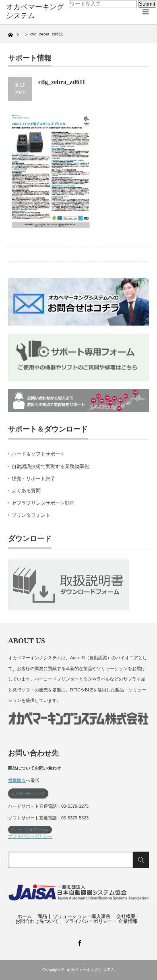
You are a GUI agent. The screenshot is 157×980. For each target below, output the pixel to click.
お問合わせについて (28, 794)
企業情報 (128, 921)
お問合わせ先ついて (37, 921)
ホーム (24, 916)
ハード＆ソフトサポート (38, 454)
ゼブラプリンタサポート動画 (43, 503)
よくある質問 (26, 490)
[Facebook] (78, 942)
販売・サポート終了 (33, 478)
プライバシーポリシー (30, 836)
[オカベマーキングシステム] (37, 11)
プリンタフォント (31, 515)
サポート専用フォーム (30, 829)
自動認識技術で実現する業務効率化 (50, 466)
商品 (42, 916)
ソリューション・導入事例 (82, 916)
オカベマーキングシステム (90, 970)
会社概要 (126, 916)
